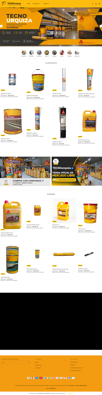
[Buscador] (93, 4)
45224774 (73, 365)
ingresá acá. (71, 385)
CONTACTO (46, 3)
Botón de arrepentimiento (81, 385)
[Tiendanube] (51, 388)
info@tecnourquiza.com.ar (77, 367)
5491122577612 (74, 362)
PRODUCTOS (36, 3)
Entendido (70, 393)
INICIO (28, 3)
